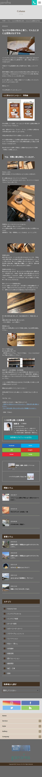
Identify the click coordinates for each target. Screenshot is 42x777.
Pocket (11, 454)
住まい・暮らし (12, 643)
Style (4, 726)
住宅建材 (10, 648)
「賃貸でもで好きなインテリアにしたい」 (13, 404)
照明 (8, 673)
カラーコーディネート (15, 629)
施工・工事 (11, 668)
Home (4, 716)
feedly (30, 454)
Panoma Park (12, 609)
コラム (8, 21)
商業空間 (10, 653)
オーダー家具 (12, 624)
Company (5, 737)
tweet (30, 445)
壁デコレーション (13, 658)
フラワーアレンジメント (15, 634)
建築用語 (10, 663)
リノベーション (12, 639)
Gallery (4, 731)
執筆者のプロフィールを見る (21, 437)
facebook (11, 445)
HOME (4, 21)
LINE (11, 450)
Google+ (30, 450)
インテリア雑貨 (12, 619)
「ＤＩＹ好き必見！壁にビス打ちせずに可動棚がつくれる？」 (19, 408)
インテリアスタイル (14, 614)
